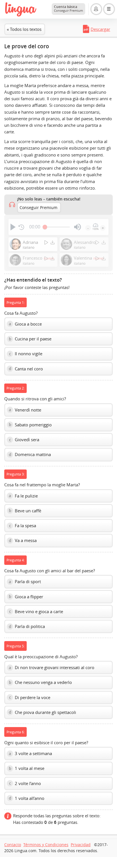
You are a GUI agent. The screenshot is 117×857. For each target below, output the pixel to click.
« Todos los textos (24, 29)
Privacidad (81, 844)
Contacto (12, 844)
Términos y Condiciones (45, 844)
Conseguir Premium (38, 207)
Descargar (100, 29)
